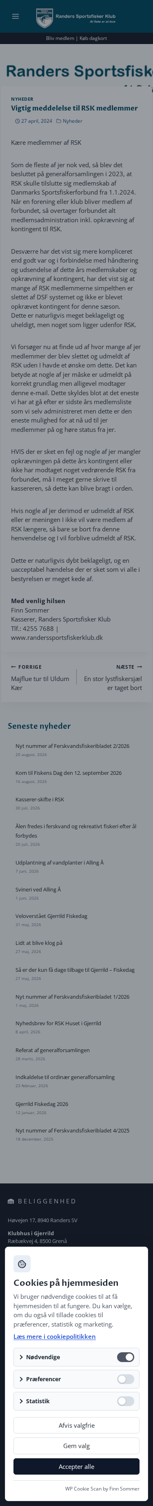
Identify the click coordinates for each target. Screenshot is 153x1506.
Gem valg (76, 1446)
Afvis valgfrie (77, 1425)
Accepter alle (76, 1466)
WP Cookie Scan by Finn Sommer (102, 1488)
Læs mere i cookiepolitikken (54, 1336)
